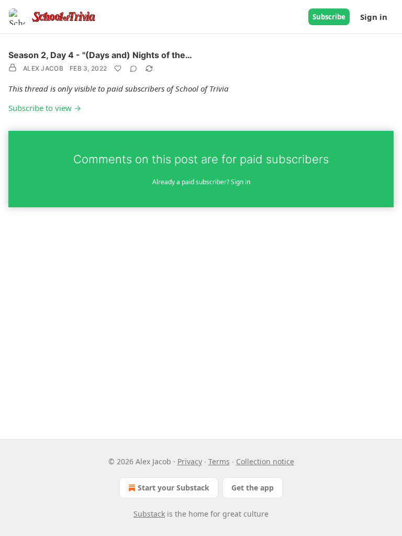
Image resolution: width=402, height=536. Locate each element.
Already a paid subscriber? (201, 181)
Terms (219, 461)
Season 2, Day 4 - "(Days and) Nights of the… (100, 55)
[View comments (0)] (133, 68)
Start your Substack (173, 488)
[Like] (118, 68)
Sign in (373, 17)
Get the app (252, 488)
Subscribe (328, 16)
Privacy (189, 461)
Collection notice (265, 461)
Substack (149, 514)
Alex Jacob (43, 68)
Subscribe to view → (44, 108)
